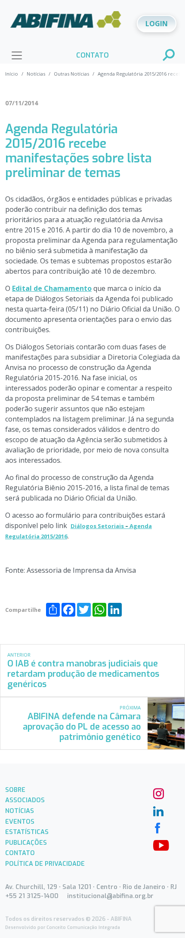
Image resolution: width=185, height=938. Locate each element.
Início (11, 73)
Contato (20, 853)
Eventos (19, 822)
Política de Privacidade (45, 864)
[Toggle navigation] (16, 55)
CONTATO (92, 55)
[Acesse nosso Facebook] (157, 827)
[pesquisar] (169, 56)
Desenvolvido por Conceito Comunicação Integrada (62, 927)
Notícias (36, 73)
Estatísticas (27, 832)
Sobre (15, 790)
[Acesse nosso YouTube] (157, 844)
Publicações (26, 843)
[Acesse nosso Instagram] (157, 792)
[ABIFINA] (65, 22)
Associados (25, 800)
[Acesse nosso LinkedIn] (157, 810)
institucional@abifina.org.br (110, 896)
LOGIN (156, 23)
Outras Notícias (71, 73)
